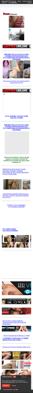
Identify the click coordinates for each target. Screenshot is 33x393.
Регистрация (9, 1)
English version (29, 1)
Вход (19, 1)
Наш (13, 2)
